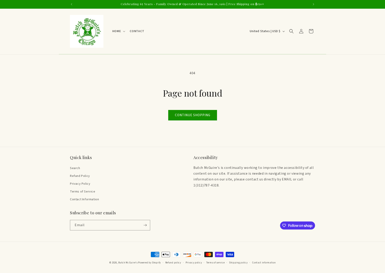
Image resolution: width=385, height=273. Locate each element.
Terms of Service (82, 191)
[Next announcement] (313, 4)
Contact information (264, 262)
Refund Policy (80, 176)
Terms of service (215, 262)
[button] (118, 31)
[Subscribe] (145, 225)
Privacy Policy (80, 184)
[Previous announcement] (71, 4)
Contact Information (84, 199)
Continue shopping (192, 115)
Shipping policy (238, 262)
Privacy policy (194, 262)
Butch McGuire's (128, 262)
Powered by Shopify (149, 262)
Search (75, 168)
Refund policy (173, 262)
